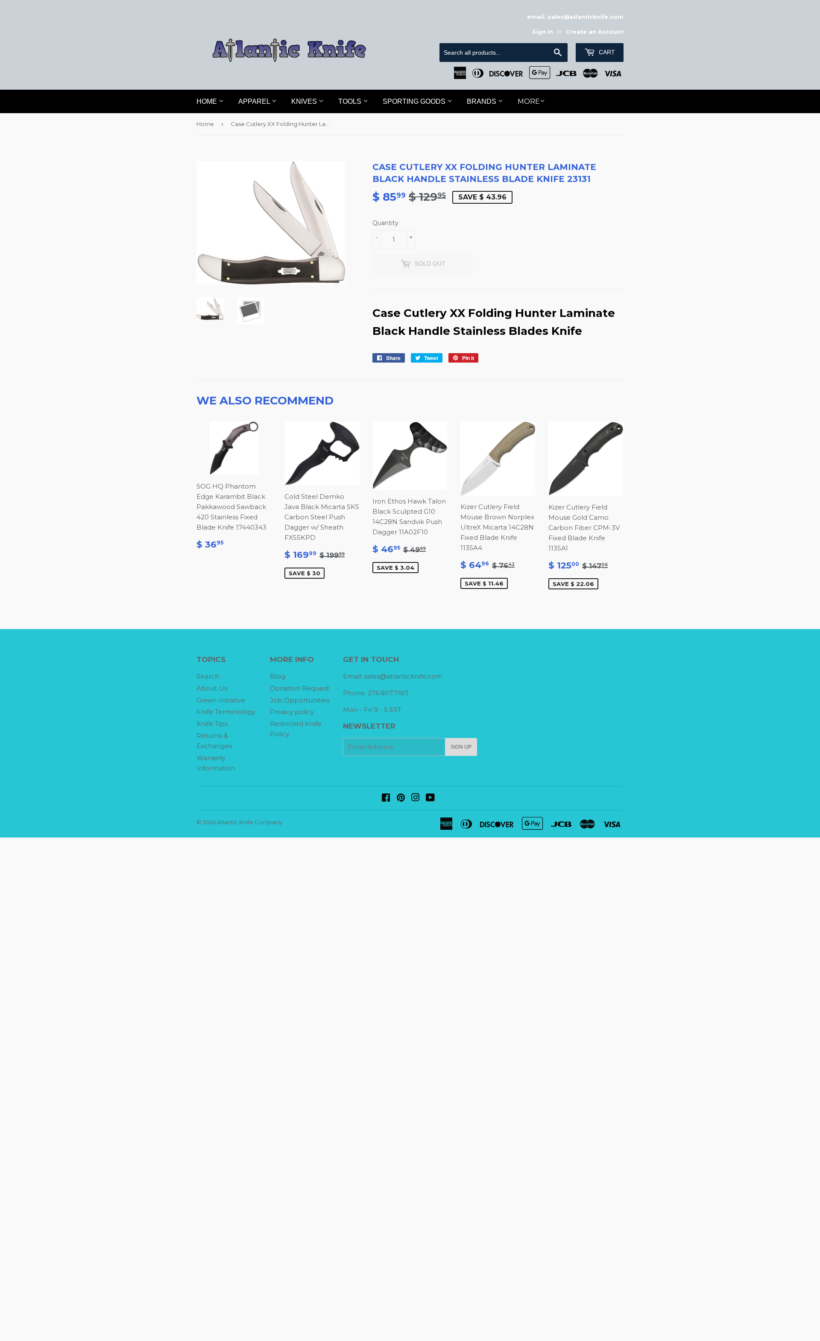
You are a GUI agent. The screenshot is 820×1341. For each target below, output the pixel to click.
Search (207, 676)
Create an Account (595, 32)
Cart (606, 52)
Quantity (385, 223)
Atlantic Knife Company (249, 822)
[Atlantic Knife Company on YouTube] (430, 798)
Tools (350, 101)
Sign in (542, 32)
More (529, 101)
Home (207, 101)
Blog (277, 676)
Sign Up (461, 747)
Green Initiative (220, 700)
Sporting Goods (415, 101)
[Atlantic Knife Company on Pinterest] (400, 798)
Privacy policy (292, 712)
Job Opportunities (299, 700)
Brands (482, 101)
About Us (211, 688)
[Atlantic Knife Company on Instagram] (415, 798)
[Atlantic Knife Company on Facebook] (385, 798)
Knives (305, 101)
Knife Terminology (225, 712)
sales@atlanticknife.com (403, 676)
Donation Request (299, 688)
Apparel (255, 101)
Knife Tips (212, 724)
